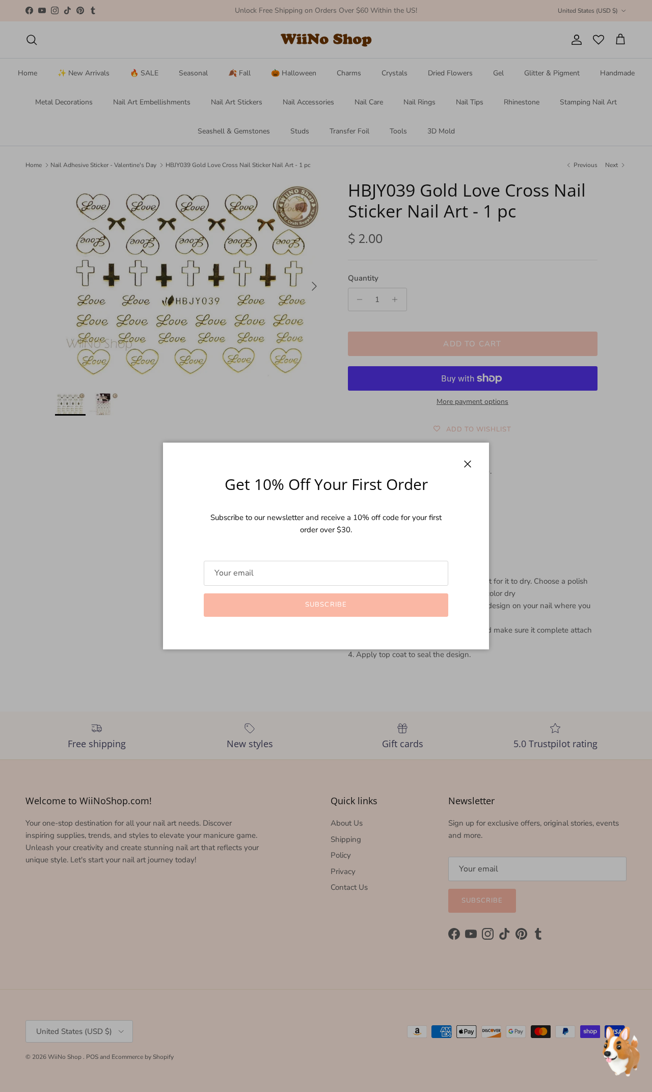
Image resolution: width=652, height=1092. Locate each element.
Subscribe (325, 604)
